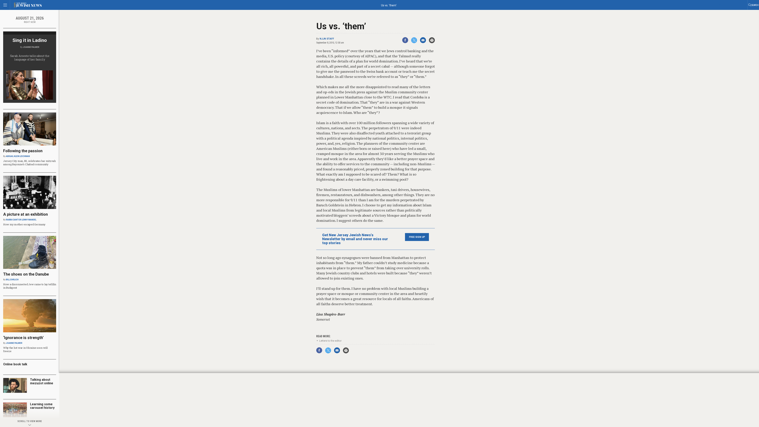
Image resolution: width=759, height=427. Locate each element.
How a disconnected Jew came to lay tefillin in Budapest (29, 285)
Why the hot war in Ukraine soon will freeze (25, 349)
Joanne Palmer (31, 47)
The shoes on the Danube (26, 274)
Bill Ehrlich (12, 280)
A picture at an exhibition (25, 214)
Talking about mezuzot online (41, 381)
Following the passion (22, 150)
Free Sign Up (417, 237)
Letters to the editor (330, 340)
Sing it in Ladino (29, 40)
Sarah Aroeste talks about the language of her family (29, 57)
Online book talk (15, 364)
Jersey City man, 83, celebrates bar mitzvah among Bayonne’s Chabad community (29, 162)
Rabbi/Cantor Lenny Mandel (21, 220)
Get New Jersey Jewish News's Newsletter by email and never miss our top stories (355, 239)
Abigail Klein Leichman (18, 156)
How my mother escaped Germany (24, 224)
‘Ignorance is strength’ (23, 337)
